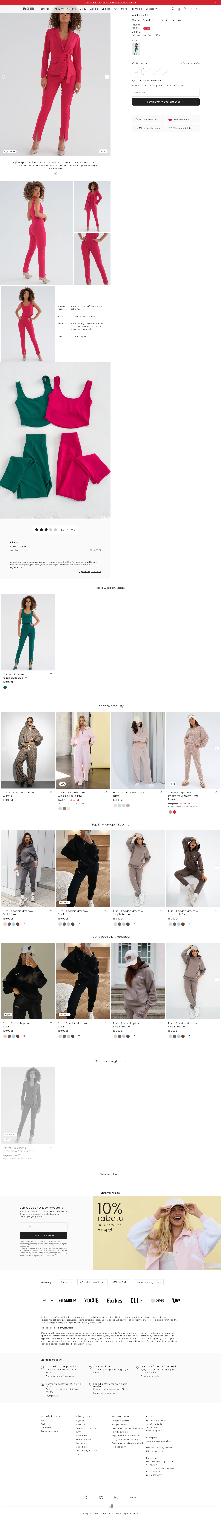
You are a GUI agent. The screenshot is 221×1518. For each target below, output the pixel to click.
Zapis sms (81, 1443)
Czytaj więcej (52, 1395)
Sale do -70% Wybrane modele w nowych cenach (110, 2)
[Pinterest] (101, 1497)
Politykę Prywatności (45, 1252)
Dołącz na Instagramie (104, 1393)
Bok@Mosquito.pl (154, 1430)
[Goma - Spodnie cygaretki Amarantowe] (92, 206)
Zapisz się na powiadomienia (60, 1376)
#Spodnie (66, 1282)
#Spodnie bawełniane (92, 1282)
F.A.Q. (78, 1432)
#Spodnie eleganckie (149, 1282)
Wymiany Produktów (86, 1428)
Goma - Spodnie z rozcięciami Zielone (15, 676)
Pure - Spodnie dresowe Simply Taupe (128, 912)
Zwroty (79, 1454)
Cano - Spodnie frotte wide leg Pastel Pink (72, 794)
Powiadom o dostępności (164, 101)
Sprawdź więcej (110, 1193)
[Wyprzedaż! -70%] (28, 1105)
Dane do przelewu (49, 1431)
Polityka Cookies (120, 1424)
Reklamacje (82, 1435)
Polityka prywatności (122, 1420)
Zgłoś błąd (81, 1447)
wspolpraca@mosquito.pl (159, 1441)
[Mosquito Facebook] (86, 1497)
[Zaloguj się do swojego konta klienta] (179, 8)
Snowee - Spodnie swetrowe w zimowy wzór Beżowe (184, 796)
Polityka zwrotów (120, 1432)
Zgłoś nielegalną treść (90, 571)
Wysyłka (80, 1420)
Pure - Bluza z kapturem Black (17, 1024)
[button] (185, 9)
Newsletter (81, 1424)
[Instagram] (116, 1497)
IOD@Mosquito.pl (154, 1451)
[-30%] (83, 750)
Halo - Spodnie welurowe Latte (128, 794)
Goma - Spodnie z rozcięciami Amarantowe (18, 1149)
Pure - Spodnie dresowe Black (73, 912)
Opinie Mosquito (84, 1439)
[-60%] (193, 750)
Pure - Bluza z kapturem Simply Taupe (127, 1024)
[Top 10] (28, 980)
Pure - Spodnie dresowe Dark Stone (18, 912)
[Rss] (133, 1497)
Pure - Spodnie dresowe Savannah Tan (183, 912)
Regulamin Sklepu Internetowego (128, 1428)
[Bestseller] (83, 868)
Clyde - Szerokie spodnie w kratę (18, 794)
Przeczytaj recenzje (150, 1376)
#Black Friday (121, 1282)
